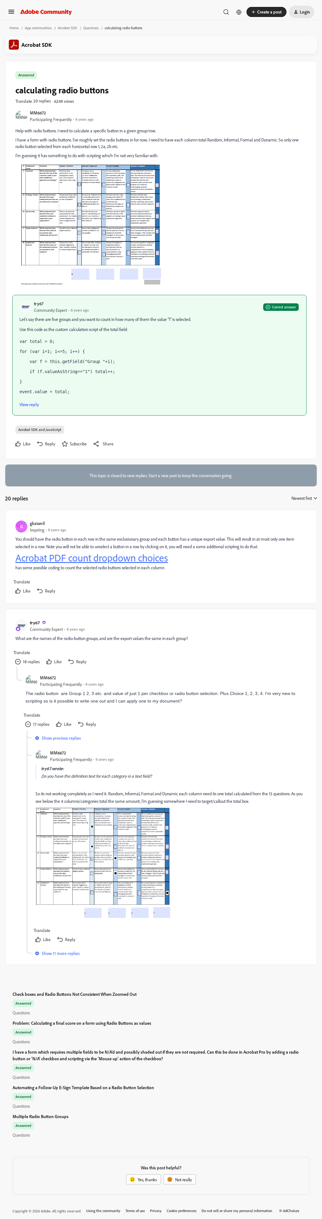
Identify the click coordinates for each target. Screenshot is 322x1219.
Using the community (103, 1210)
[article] (160, 558)
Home (14, 27)
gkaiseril (37, 523)
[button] (11, 13)
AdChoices (291, 1210)
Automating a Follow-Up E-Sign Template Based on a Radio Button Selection (83, 1087)
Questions (91, 27)
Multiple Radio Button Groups (41, 1116)
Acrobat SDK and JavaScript (39, 429)
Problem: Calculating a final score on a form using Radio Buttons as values (82, 1023)
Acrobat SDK (67, 27)
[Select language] (239, 12)
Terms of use (135, 1210)
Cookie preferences (182, 1210)
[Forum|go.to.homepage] (46, 12)
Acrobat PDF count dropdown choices (91, 558)
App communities (38, 27)
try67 (38, 303)
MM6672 (38, 112)
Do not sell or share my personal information (237, 1210)
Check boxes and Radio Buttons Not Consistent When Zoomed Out (74, 994)
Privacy (156, 1210)
